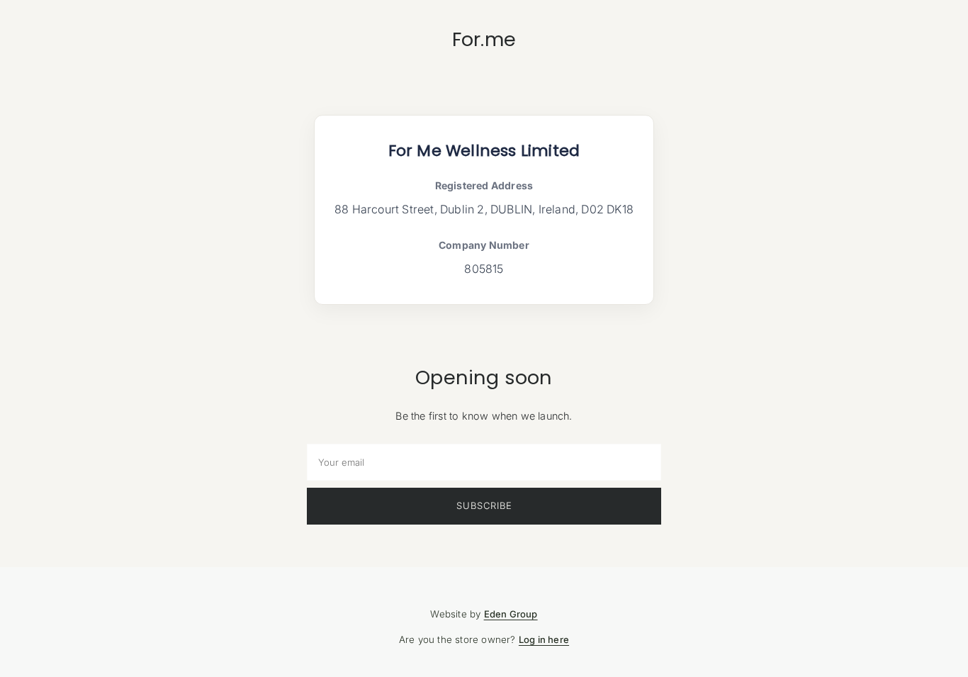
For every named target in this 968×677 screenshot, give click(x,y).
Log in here (544, 639)
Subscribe (484, 505)
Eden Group (511, 614)
